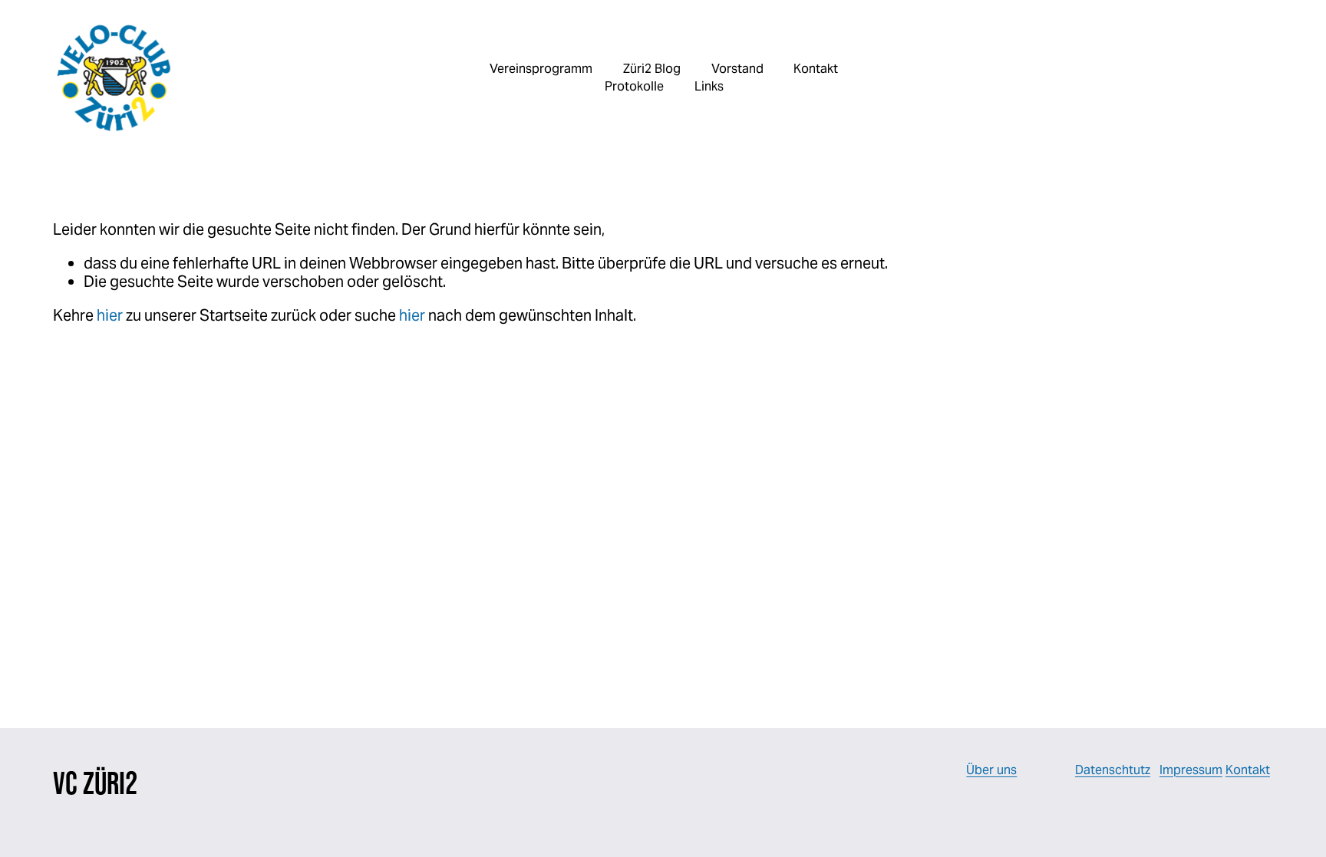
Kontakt (1247, 770)
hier (110, 315)
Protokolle (634, 86)
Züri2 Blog (652, 69)
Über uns (991, 770)
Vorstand (737, 69)
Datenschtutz (1112, 770)
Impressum (1190, 770)
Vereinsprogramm (541, 69)
